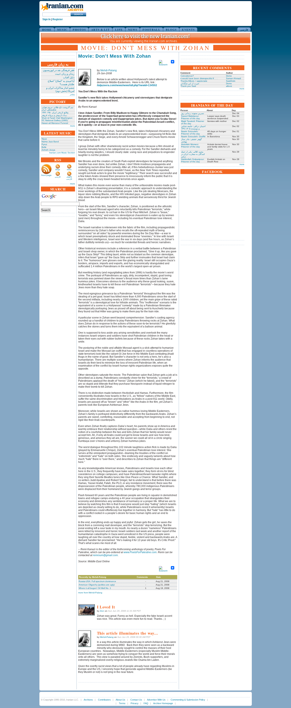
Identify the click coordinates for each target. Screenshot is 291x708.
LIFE (119, 29)
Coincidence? (187, 76)
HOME (47, 29)
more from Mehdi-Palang (90, 592)
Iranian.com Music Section (62, 152)
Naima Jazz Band (50, 141)
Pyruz (44, 144)
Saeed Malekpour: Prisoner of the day (190, 117)
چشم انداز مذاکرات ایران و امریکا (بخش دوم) (60, 89)
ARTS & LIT (100, 29)
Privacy (134, 703)
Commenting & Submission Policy (188, 699)
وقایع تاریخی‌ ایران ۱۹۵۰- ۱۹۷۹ (55, 112)
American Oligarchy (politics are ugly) (97, 585)
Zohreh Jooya (48, 150)
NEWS (132, 29)
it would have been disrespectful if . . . (199, 78)
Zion (102, 611)
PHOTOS (79, 29)
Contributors (104, 699)
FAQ (146, 703)
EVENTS (188, 29)
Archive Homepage (163, 703)
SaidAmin (230, 81)
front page (46, 175)
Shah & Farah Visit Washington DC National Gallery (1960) (57, 119)
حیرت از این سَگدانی (189, 83)
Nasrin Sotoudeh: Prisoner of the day (190, 132)
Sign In (46, 19)
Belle (44, 147)
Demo (229, 76)
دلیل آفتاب (68, 77)
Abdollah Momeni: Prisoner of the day (190, 145)
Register (57, 19)
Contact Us (136, 699)
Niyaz (44, 139)
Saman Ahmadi (233, 78)
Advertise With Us (156, 699)
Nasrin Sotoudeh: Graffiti (193, 136)
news (69, 169)
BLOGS (171, 29)
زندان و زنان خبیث (64, 73)
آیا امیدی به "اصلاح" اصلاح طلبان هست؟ (61, 83)
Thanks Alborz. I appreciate (193, 81)
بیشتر (72, 94)
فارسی (244, 29)
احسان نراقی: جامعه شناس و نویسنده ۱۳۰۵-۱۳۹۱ (193, 127)
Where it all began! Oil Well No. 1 (95, 588)
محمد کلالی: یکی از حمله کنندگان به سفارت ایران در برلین (193, 154)
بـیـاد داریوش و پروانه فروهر (54, 115)
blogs (57, 169)
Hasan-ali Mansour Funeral (55, 123)
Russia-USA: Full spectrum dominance (97, 581)
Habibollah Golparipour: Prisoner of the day (192, 160)
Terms (122, 703)
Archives (88, 699)
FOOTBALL (151, 29)
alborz (229, 86)
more (72, 126)
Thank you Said (188, 86)
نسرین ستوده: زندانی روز (192, 113)
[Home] (62, 11)
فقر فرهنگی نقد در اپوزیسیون (58, 70)
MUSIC (62, 29)
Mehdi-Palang (108, 70)
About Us (120, 699)
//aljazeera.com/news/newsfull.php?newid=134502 (127, 85)
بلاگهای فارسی (69, 178)
